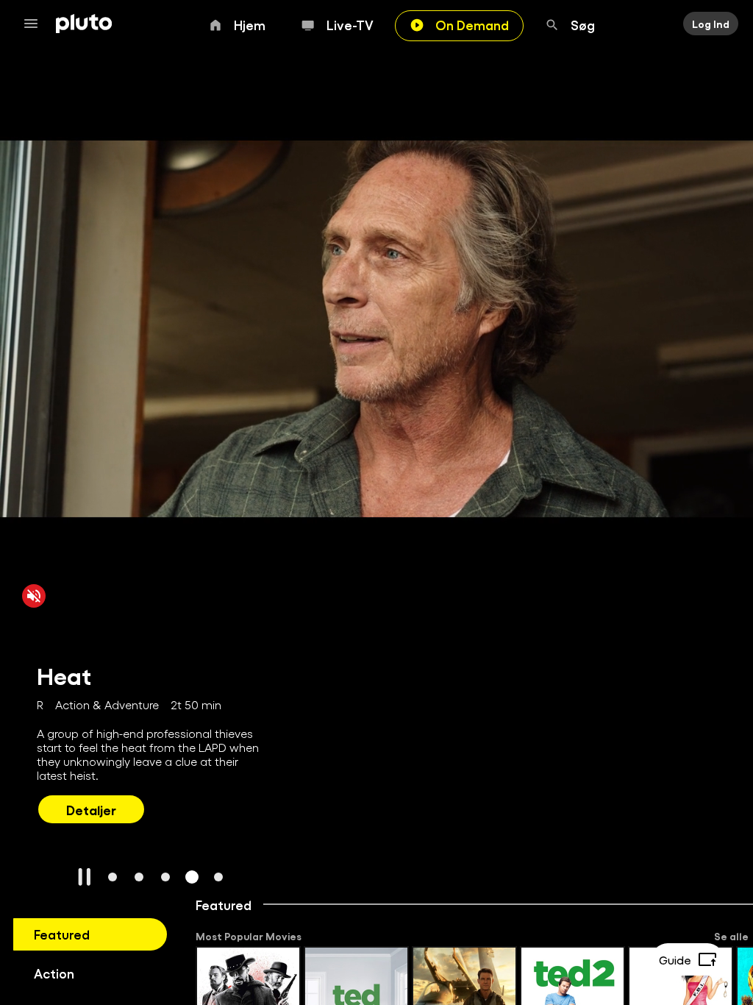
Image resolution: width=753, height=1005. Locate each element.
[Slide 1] (112, 877)
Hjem (249, 24)
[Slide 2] (139, 877)
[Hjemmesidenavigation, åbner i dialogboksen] (35, 23)
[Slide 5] (218, 877)
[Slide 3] (165, 877)
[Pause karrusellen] (84, 877)
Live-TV (350, 24)
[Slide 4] (192, 877)
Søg (583, 24)
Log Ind (710, 23)
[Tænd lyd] (34, 596)
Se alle (731, 936)
